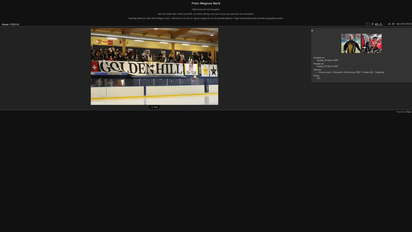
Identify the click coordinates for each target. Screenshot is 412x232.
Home (5, 24)
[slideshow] (372, 24)
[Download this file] (381, 24)
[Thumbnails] (389, 24)
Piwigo (408, 112)
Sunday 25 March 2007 (327, 60)
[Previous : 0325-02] (393, 24)
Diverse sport (325, 72)
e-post (203, 18)
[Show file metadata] (377, 24)
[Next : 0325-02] (398, 24)
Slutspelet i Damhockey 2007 (346, 72)
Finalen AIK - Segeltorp (373, 72)
